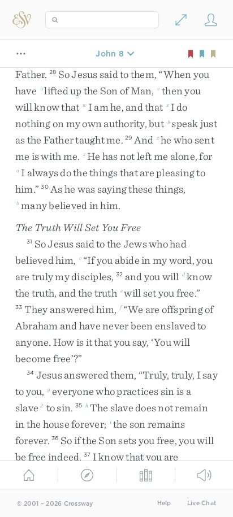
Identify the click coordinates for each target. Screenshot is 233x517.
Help (164, 503)
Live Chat (201, 503)
